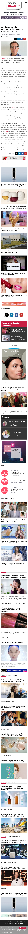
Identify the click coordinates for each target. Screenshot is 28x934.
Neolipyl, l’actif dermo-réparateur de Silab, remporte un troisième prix (13, 229)
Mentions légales (19, 923)
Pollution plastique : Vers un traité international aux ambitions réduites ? (13, 815)
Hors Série (4, 637)
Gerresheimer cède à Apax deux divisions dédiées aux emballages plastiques (12, 788)
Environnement (7, 810)
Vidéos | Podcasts (7, 498)
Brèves (3, 22)
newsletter (10, 923)
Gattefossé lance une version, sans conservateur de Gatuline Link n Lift (12, 761)
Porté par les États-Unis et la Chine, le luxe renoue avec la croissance (13, 680)
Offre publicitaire (21, 922)
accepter (23, 927)
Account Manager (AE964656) (18, 480)
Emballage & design (8, 782)
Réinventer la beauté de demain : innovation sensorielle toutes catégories (11, 609)
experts (5, 417)
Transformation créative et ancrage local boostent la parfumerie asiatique (13, 576)
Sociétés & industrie (8, 862)
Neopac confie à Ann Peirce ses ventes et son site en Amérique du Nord (13, 251)
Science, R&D (5, 729)
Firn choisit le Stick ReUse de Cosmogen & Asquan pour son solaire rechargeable (13, 185)
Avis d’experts (6, 571)
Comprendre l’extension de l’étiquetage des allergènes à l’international (14, 542)
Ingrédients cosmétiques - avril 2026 (12, 642)
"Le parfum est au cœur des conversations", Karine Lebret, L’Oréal (13, 867)
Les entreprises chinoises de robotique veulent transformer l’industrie (13, 841)
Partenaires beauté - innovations (11, 324)
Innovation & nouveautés (10, 836)
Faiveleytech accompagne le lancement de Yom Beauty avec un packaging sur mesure (13, 207)
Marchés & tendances (9, 675)
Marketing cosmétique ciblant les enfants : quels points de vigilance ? (13, 520)
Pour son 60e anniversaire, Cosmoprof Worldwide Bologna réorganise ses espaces (13, 388)
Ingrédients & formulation (11, 755)
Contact (12, 922)
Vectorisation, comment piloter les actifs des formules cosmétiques (12, 734)
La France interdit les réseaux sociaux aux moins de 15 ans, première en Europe (13, 707)
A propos (5, 922)
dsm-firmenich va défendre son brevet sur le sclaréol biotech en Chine (13, 273)
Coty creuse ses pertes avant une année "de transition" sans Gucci (14, 296)
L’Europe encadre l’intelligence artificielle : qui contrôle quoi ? (13, 564)
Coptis (3, 58)
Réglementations (7, 701)
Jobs (3, 465)
